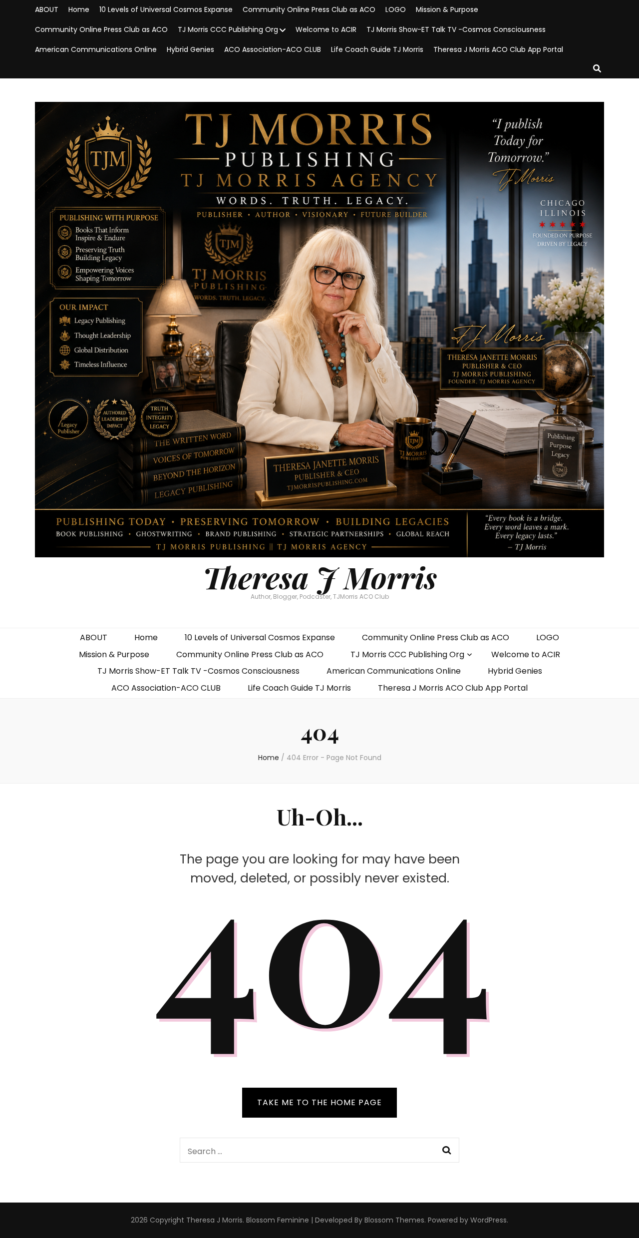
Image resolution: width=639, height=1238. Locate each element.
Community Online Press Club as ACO (309, 9)
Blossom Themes (394, 1220)
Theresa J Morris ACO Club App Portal (498, 49)
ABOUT (46, 9)
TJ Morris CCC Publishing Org (228, 29)
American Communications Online (96, 49)
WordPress (488, 1220)
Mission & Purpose (447, 9)
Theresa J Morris (320, 577)
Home (78, 9)
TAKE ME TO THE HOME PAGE (319, 1102)
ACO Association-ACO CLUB (272, 49)
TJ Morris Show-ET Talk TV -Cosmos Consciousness (456, 29)
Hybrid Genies (190, 49)
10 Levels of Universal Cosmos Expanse (166, 9)
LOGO (395, 9)
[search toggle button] (597, 69)
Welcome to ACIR (326, 29)
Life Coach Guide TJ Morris (377, 49)
